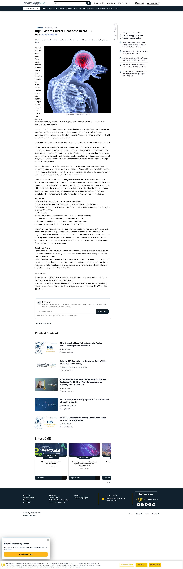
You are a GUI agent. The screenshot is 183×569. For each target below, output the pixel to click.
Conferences (111, 3)
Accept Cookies (155, 564)
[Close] (180, 564)
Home (131, 514)
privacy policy (73, 315)
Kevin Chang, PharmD (69, 405)
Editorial (26, 500)
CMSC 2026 (82, 8)
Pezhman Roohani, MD (79, 367)
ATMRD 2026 (90, 8)
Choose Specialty (30, 8)
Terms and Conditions (57, 502)
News (96, 3)
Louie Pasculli (66, 349)
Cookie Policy (82, 567)
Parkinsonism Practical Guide (110, 8)
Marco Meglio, (66, 367)
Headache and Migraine (43, 323)
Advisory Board (28, 498)
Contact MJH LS (54, 498)
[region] (91, 565)
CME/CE (120, 3)
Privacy (76, 495)
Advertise (52, 495)
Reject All (141, 564)
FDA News (61, 8)
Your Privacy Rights (81, 498)
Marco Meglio (66, 424)
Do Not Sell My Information (59, 500)
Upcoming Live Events (71, 8)
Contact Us (27, 502)
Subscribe (101, 311)
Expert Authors (53, 8)
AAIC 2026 (98, 8)
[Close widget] (48, 540)
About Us (26, 495)
